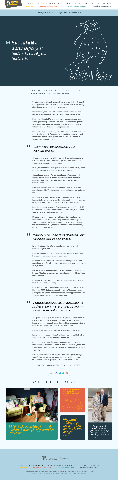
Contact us (64, 458)
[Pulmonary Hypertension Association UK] (49, 458)
